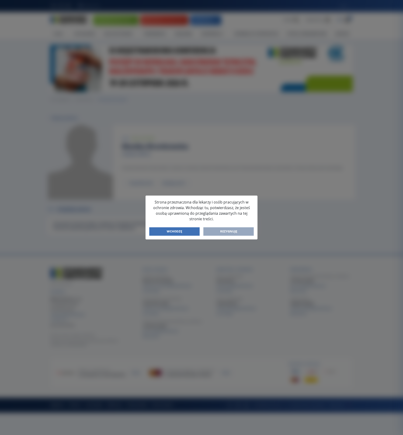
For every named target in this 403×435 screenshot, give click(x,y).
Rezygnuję (228, 231)
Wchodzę (174, 231)
